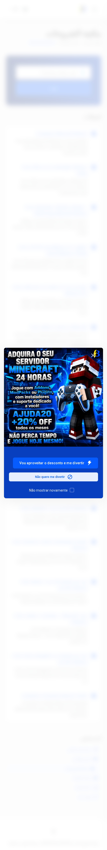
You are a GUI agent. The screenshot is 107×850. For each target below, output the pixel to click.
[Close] (93, 355)
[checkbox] (72, 490)
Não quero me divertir (50, 477)
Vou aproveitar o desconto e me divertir (51, 463)
